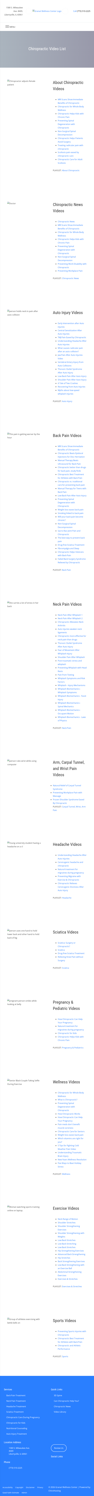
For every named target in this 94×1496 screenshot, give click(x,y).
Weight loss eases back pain (70, 509)
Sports (65, 1356)
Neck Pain (66, 728)
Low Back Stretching (67, 1243)
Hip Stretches (64, 1257)
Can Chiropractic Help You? (66, 1401)
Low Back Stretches (67, 1240)
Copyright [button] (19, 1487)
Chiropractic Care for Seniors (71, 1131)
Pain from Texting (66, 674)
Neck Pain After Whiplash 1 (70, 615)
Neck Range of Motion (68, 1219)
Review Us (58, 1448)
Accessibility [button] (8, 1487)
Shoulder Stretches (67, 1222)
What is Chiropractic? (67, 1099)
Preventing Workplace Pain (70, 270)
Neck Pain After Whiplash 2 (70, 618)
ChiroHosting (54, 1490)
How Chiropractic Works (69, 1113)
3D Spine (58, 1395)
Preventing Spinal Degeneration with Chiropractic (66, 124)
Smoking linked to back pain (70, 513)
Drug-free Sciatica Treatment (71, 545)
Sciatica (61, 950)
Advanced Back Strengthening (71, 1254)
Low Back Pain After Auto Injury (72, 376)
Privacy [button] (40, 1487)
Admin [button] (24, 1492)
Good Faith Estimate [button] (11, 1492)
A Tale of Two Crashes (68, 383)
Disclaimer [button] (30, 1487)
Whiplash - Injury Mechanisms (71, 685)
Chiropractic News (66, 221)
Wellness (66, 1174)
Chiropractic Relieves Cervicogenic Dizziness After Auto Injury (71, 887)
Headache (66, 897)
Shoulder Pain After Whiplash (71, 657)
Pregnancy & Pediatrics (72, 1047)
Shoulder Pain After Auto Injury (72, 379)
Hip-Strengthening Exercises (71, 1250)
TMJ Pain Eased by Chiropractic (72, 337)
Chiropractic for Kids (67, 1033)
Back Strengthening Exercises (71, 1261)
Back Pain (66, 570)
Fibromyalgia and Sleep (68, 548)
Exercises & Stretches (68, 1279)
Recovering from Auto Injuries (71, 386)
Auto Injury (67, 401)
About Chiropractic (71, 170)
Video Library (60, 1411)
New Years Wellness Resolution (72, 1159)
